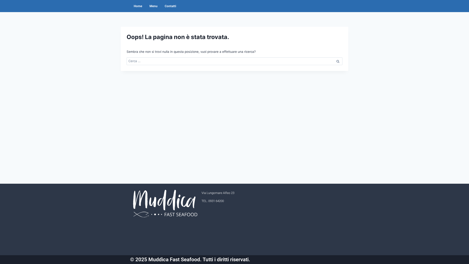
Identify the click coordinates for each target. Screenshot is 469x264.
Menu (153, 6)
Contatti (170, 6)
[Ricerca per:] (234, 61)
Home (138, 6)
